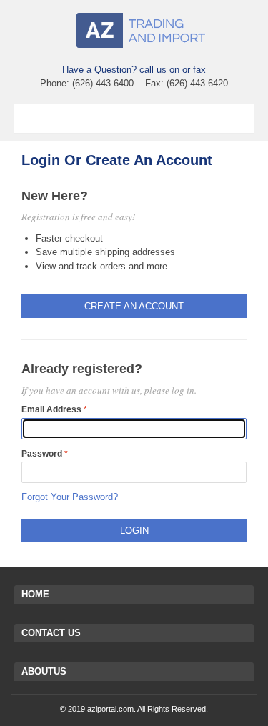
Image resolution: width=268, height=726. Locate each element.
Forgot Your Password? (69, 497)
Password (41, 454)
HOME (35, 594)
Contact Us (51, 632)
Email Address (51, 409)
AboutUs (43, 671)
